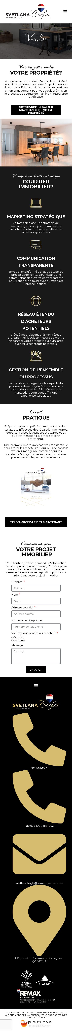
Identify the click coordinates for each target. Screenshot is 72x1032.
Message (17, 645)
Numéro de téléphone (26, 620)
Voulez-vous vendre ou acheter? (33, 633)
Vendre (19, 637)
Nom (15, 594)
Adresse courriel (22, 607)
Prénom (17, 581)
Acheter (19, 640)
